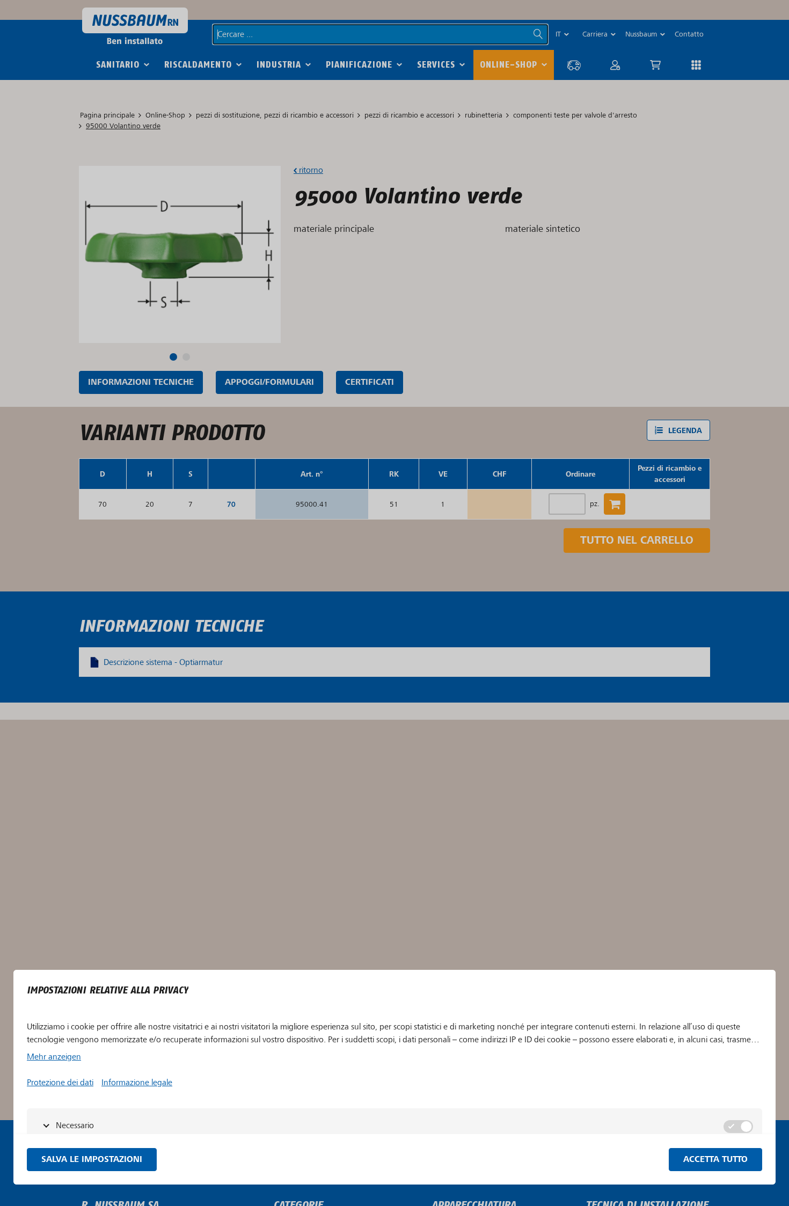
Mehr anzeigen (54, 1056)
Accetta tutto (715, 1159)
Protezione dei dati (60, 1082)
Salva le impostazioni (91, 1159)
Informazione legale (136, 1082)
